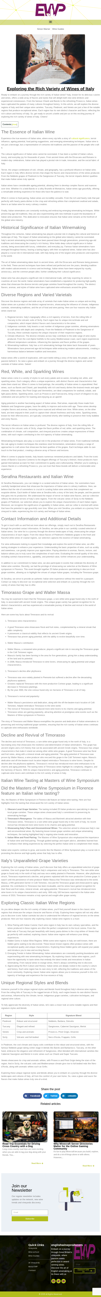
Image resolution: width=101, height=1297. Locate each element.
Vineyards (32, 1248)
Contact (32, 1270)
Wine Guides (58, 29)
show (14, 124)
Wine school (33, 1252)
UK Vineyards (34, 1263)
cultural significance (80, 138)
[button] (51, 22)
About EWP (33, 1266)
